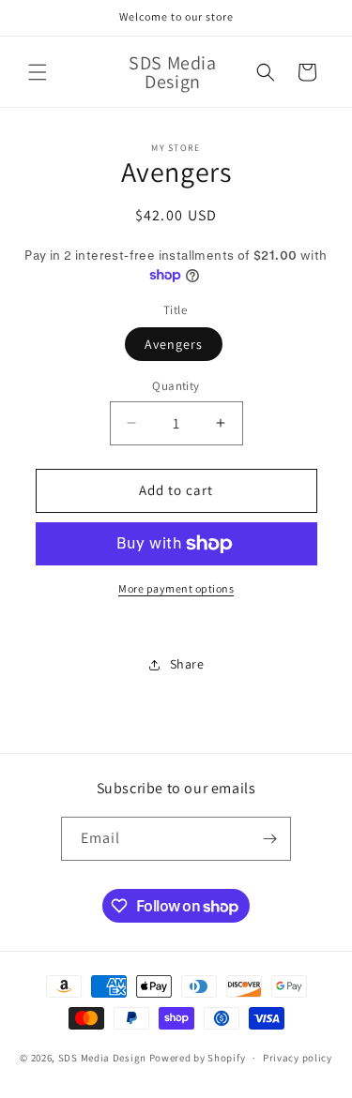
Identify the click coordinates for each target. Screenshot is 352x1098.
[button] (37, 72)
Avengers (174, 344)
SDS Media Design (102, 1057)
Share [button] (187, 663)
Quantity (175, 386)
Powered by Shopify (197, 1057)
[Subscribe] (269, 839)
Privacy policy (297, 1057)
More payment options (176, 588)
